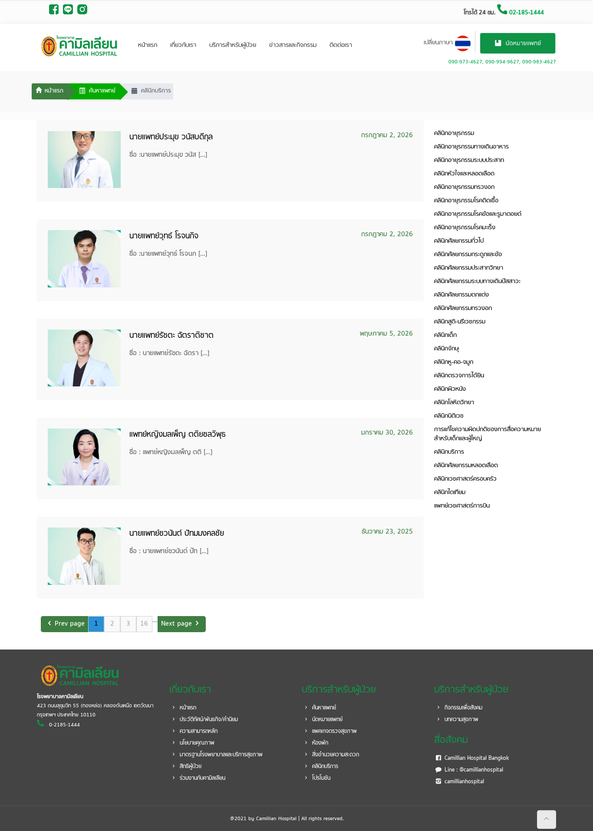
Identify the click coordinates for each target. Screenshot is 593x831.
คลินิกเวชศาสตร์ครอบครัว (465, 479)
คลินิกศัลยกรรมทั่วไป (459, 241)
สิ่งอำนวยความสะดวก (334, 755)
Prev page (70, 624)
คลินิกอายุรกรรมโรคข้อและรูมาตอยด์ (477, 214)
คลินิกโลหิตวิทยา (454, 403)
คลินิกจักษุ (446, 349)
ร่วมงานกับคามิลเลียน (201, 778)
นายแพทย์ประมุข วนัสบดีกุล (171, 137)
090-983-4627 (539, 62)
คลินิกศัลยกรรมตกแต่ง (461, 295)
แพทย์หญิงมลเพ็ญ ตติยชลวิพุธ (177, 435)
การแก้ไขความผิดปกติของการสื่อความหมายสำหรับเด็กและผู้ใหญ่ (487, 434)
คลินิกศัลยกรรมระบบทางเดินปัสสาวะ (477, 282)
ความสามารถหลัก (197, 731)
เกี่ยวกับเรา (183, 45)
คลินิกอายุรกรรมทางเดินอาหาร (471, 147)
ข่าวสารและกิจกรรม (292, 45)
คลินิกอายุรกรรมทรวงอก (464, 187)
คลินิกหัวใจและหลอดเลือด (464, 174)
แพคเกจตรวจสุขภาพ (333, 731)
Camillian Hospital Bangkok (476, 758)
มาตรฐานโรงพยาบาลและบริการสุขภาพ (220, 755)
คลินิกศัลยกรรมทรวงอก (463, 308)
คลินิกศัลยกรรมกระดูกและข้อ (468, 255)
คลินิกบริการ (449, 452)
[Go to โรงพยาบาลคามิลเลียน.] (49, 91)
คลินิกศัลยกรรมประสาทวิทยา (468, 268)
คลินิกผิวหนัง (450, 389)
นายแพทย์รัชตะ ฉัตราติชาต (171, 336)
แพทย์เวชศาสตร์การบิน (462, 506)
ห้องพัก (319, 743)
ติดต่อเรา (340, 45)
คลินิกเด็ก (445, 335)
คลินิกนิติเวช (449, 416)
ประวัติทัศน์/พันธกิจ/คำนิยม (208, 720)
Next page (176, 624)
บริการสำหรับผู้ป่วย (232, 45)
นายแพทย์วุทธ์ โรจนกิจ (163, 236)
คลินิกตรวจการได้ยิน (459, 376)
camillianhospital (463, 782)
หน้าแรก (147, 45)
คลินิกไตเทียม (449, 493)
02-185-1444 (525, 12)
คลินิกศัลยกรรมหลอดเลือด (466, 466)
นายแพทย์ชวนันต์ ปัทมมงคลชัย (176, 534)
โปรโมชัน (320, 778)
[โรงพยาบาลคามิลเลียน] (79, 45)
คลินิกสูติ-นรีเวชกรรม (459, 322)
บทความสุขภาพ (460, 720)
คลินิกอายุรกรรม (454, 133)
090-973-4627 (465, 62)
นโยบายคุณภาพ (196, 743)
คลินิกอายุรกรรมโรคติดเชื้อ (466, 201)
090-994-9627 (502, 62)
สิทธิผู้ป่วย (189, 766)
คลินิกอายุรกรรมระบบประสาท (469, 160)
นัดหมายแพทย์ (326, 720)
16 (144, 624)
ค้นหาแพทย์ (323, 708)
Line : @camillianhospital (473, 770)
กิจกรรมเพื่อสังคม (462, 708)
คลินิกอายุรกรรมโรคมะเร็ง (464, 228)
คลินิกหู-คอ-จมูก (453, 362)
